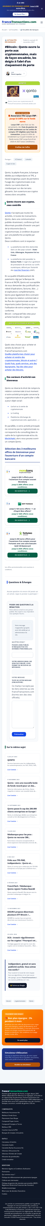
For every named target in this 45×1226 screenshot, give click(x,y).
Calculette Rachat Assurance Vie (12, 1148)
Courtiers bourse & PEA (10, 1130)
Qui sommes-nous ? (8, 1174)
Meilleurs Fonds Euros (9, 1115)
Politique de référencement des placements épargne (19, 1177)
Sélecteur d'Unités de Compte (12, 1154)
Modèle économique (9, 1188)
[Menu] (41, 22)
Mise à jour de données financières (13, 1191)
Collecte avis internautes (10, 1180)
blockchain (10, 438)
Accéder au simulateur (23, 1065)
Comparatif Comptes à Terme (12, 1124)
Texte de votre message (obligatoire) (22, 681)
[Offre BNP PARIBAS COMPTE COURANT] (25, 503)
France (19, 22)
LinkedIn (28, 159)
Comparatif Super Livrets (10, 1121)
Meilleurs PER (6, 1127)
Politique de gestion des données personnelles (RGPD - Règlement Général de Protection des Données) (20, 1184)
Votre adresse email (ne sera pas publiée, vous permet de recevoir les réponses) (22, 664)
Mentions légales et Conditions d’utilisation (16, 1169)
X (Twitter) (18, 159)
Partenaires (6, 1172)
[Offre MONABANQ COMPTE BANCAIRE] (25, 472)
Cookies (4, 1194)
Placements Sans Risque (10, 1118)
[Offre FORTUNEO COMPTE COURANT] (25, 533)
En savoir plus (22, 1040)
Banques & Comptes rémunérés (12, 1133)
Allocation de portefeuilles (10, 1157)
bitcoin (8, 1001)
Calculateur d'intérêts (9, 1142)
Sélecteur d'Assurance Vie (10, 1151)
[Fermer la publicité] (42, 9)
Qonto (8, 212)
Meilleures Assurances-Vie (11, 1112)
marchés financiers (22, 270)
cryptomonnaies (20, 1001)
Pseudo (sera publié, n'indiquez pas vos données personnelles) (22, 647)
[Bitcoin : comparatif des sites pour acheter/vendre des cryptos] (22, 341)
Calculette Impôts (8, 1145)
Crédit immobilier (8, 1159)
